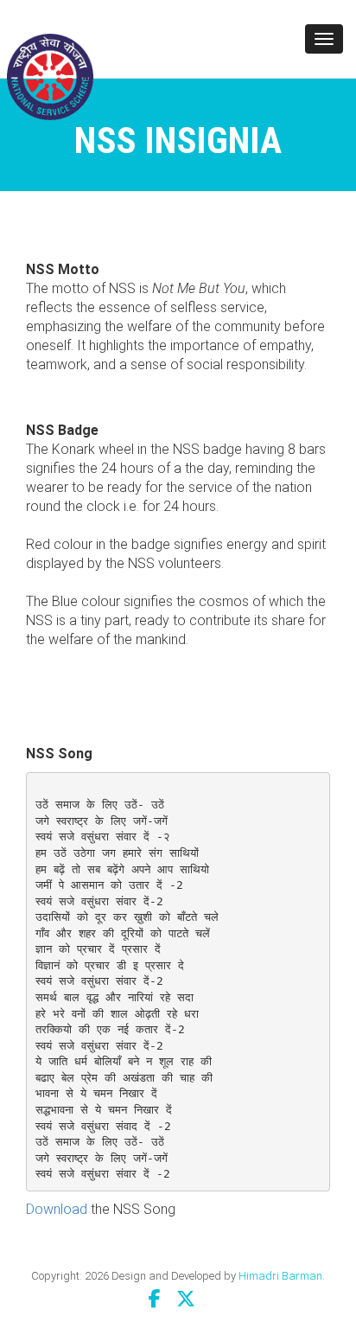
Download (56, 1209)
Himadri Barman (280, 1275)
